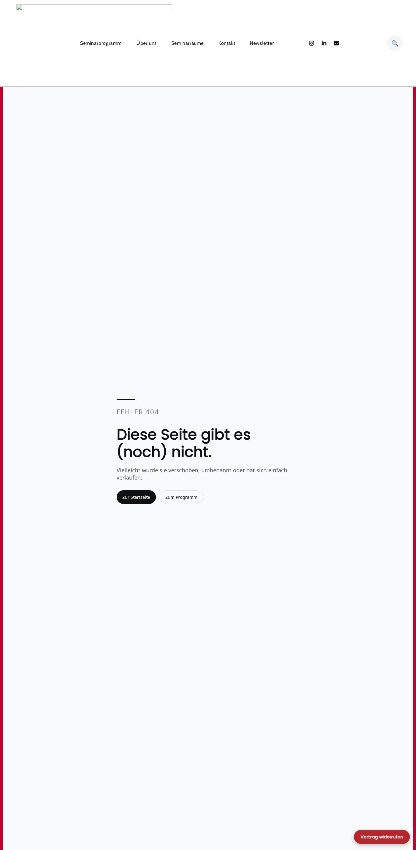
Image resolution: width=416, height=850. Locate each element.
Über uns (146, 43)
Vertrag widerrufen (382, 837)
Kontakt (226, 43)
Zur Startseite (136, 497)
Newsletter (262, 43)
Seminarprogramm (101, 43)
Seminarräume (187, 43)
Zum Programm (181, 497)
